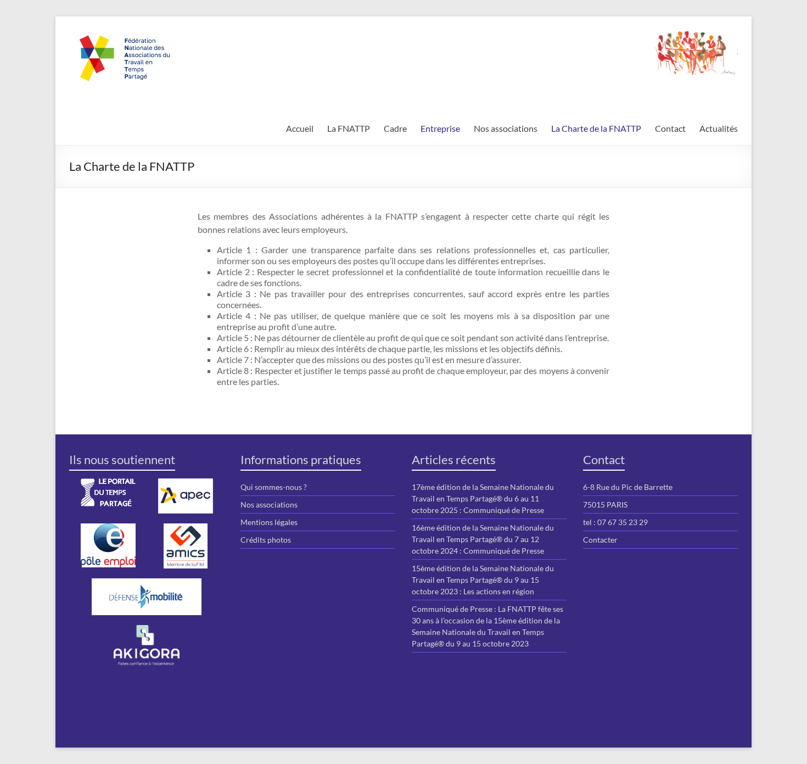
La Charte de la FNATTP (596, 128)
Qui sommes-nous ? (273, 487)
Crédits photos (265, 539)
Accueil (299, 128)
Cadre (395, 128)
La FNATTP (348, 128)
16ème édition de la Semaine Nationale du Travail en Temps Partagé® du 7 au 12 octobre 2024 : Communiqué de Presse (483, 539)
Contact (670, 128)
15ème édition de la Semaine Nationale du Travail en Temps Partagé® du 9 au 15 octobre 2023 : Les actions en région (483, 580)
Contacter (600, 539)
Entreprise (440, 128)
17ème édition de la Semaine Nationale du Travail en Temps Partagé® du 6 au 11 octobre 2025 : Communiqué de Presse (483, 498)
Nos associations (505, 128)
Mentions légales (269, 522)
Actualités (718, 128)
